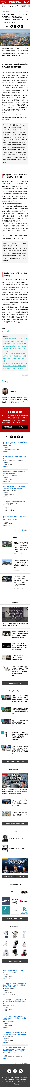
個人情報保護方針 (9, 1079)
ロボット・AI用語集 (20, 6)
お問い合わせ (18, 1077)
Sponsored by (18, 1063)
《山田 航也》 (25, 375)
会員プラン (22, 876)
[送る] (18, 26)
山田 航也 (13, 391)
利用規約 (25, 1077)
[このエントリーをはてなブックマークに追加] (22, 26)
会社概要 (10, 1077)
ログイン (21, 427)
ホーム (4, 6)
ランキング (10, 6)
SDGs (5, 381)
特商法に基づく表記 (21, 1079)
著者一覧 (4, 1077)
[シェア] (15, 26)
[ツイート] (11, 26)
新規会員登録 (8, 427)
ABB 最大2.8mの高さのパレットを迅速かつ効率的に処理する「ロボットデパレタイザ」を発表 (15, 348)
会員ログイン (8, 876)
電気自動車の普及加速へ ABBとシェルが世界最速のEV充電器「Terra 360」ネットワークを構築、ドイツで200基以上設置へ (15, 341)
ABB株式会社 (6, 331)
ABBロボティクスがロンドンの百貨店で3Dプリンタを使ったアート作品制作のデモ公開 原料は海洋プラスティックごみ (15, 366)
